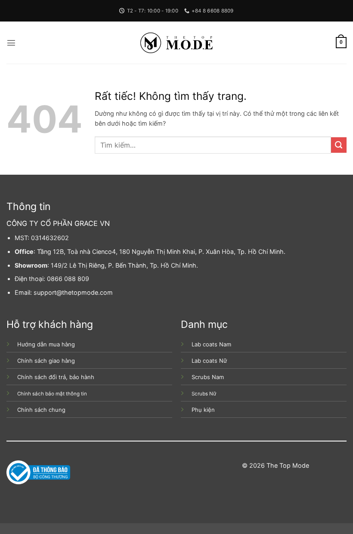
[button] (11, 42)
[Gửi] (339, 145)
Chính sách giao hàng (46, 360)
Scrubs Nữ (204, 394)
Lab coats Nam (211, 344)
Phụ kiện (203, 409)
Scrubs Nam (208, 376)
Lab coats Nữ (209, 360)
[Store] (176, 42)
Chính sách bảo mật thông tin (52, 394)
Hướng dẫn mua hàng (46, 344)
